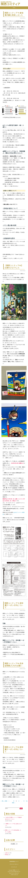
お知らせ (7, 852)
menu (14, 7)
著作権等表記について (14, 861)
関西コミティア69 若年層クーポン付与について (14, 749)
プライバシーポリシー (14, 864)
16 (23, 801)
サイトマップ (14, 867)
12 (18, 801)
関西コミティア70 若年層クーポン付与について (14, 605)
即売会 (6, 854)
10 (13, 801)
